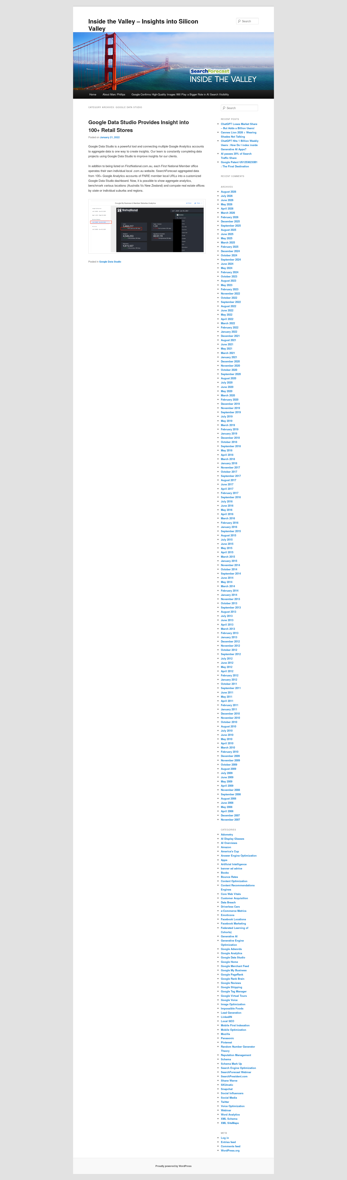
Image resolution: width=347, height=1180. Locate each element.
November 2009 (230, 760)
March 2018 (228, 459)
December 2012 (230, 641)
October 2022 (229, 298)
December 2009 (230, 756)
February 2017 (229, 493)
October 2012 (229, 650)
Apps (224, 860)
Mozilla (225, 1034)
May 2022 (226, 314)
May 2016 (226, 510)
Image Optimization (233, 1004)
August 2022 (228, 306)
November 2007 (230, 819)
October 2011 (229, 684)
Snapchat (227, 1089)
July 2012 (227, 658)
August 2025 (228, 230)
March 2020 (228, 395)
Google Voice (229, 1000)
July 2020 (227, 382)
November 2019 (230, 408)
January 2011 (229, 709)
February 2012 (229, 675)
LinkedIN (226, 1017)
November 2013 (230, 599)
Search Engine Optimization (238, 1068)
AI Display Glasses (232, 839)
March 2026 (228, 213)
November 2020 (230, 365)
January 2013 (229, 637)
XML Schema (229, 1119)
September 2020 (231, 374)
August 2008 (228, 798)
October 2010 (229, 722)
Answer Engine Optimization (239, 855)
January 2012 (229, 679)
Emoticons (227, 915)
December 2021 (230, 336)
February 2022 (229, 327)
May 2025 (226, 238)
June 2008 (227, 803)
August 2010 (228, 726)
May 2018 (226, 450)
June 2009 (227, 777)
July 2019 (227, 416)
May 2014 (226, 582)
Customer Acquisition (234, 898)
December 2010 (230, 713)
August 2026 (228, 191)
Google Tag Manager (234, 991)
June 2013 (227, 620)
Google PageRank (232, 974)
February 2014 (229, 590)
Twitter (225, 1102)
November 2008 (230, 790)
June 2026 (227, 200)
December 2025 (230, 221)
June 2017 (227, 484)
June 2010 (227, 735)
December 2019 (230, 404)
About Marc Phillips (114, 94)
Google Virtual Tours (234, 996)
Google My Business (234, 970)
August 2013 (228, 612)
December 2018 (230, 438)
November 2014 (230, 565)
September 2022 (231, 302)
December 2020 (230, 361)
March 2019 (228, 425)
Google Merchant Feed (235, 966)
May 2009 (226, 781)
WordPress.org (230, 1150)
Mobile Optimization (233, 1030)
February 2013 (229, 633)
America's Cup (230, 851)
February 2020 (229, 399)
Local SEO (227, 1021)
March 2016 (228, 518)
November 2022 (230, 293)
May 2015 (226, 548)
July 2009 (227, 773)
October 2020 (229, 370)
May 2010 (226, 739)
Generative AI (229, 936)
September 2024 (231, 259)
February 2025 (229, 246)
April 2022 (227, 319)
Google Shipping (231, 987)
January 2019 (229, 433)
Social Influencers (232, 1093)
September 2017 (231, 476)
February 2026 (229, 217)
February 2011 (229, 705)
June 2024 (227, 264)
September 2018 (231, 446)
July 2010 (227, 730)
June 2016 (227, 505)
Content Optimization (234, 881)
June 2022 (227, 310)
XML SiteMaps (230, 1123)
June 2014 (227, 578)
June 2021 (227, 344)
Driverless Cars (230, 906)
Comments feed (230, 1146)
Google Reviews (231, 983)
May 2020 (226, 391)
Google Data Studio (110, 261)
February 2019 (229, 429)
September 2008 (231, 794)
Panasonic (227, 1038)
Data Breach (228, 902)
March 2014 (228, 586)
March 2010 (228, 747)
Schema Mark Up (231, 1063)
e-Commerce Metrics (233, 911)
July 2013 (227, 616)
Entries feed (228, 1142)
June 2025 (227, 234)
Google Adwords (231, 949)
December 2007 (230, 815)
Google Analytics (231, 953)
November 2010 (230, 718)
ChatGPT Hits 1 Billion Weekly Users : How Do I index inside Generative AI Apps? (239, 145)
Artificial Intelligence (234, 864)
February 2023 (229, 289)
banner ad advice (231, 868)
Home (92, 94)
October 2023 (229, 276)
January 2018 (229, 463)
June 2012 (227, 663)
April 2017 (227, 489)
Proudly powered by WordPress (173, 1166)
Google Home (229, 962)
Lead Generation (231, 1012)
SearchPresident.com (234, 1076)
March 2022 (228, 323)
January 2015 (229, 561)
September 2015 (231, 531)
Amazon (226, 847)
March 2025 (228, 242)
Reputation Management (236, 1055)
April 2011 (227, 701)
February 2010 (229, 752)
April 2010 (227, 743)
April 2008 (227, 811)
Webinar (226, 1110)
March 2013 (228, 629)
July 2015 (227, 539)
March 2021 (228, 353)
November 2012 (230, 645)
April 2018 (227, 455)
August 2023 (228, 280)
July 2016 (227, 501)
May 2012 (226, 667)
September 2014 (231, 573)
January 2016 (229, 527)
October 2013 (229, 603)
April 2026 (227, 208)
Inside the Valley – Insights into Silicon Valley (143, 25)
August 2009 (228, 769)
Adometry (227, 834)
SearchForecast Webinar (236, 1072)
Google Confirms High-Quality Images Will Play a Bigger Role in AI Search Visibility (180, 94)
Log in (225, 1138)
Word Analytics (230, 1114)
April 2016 (227, 514)
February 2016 (229, 523)
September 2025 (231, 225)
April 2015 (227, 552)
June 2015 (227, 544)
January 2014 (229, 595)
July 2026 (227, 196)
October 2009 (229, 764)
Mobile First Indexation (235, 1025)
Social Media (229, 1097)
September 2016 (231, 497)
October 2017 (229, 471)
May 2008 (226, 807)
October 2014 (229, 569)
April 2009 (227, 785)
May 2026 (226, 204)
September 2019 (231, 412)
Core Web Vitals (231, 894)
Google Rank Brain (232, 979)
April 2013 (227, 624)
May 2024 (226, 268)
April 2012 (227, 671)
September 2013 (231, 607)
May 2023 (226, 285)
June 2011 (227, 692)
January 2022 (229, 331)
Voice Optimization (233, 1106)
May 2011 (226, 696)
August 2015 (228, 535)
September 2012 (231, 654)
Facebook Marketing (233, 923)
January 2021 (229, 357)
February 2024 (229, 272)
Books (225, 872)
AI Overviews (229, 843)
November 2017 (230, 467)
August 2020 (228, 378)
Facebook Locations (233, 919)
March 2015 (228, 556)
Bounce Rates (229, 877)
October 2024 (229, 255)
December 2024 (230, 251)
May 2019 (226, 421)
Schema (226, 1059)
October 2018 (229, 442)
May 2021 (226, 348)
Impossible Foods (232, 1008)
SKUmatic (227, 1085)
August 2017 (228, 480)
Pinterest (226, 1042)
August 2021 (228, 340)
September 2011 (231, 688)
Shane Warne (229, 1080)
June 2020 (227, 387)
